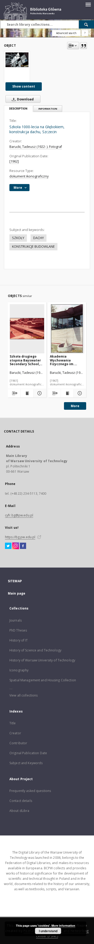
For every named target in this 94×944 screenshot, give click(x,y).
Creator (15, 733)
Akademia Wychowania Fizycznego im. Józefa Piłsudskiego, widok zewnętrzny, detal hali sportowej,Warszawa (67, 360)
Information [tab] (47, 108)
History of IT (18, 640)
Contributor (18, 743)
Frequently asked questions (30, 791)
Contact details (20, 801)
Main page (16, 593)
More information (63, 925)
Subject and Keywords (26, 763)
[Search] (86, 24)
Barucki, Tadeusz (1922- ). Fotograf (35, 146)
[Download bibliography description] (14, 393)
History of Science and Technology (35, 650)
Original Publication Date (28, 753)
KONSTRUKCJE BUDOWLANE (33, 246)
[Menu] (88, 4)
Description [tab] (18, 108)
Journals (15, 620)
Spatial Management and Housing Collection (42, 680)
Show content (23, 86)
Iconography (18, 670)
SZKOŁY (18, 238)
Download (25, 99)
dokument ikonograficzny (29, 176)
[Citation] (83, 45)
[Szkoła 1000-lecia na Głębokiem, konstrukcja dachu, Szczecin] (16, 59)
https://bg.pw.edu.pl (20, 537)
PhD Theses (18, 630)
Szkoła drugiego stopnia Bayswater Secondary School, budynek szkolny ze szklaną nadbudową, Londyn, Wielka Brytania (26, 360)
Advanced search (66, 33)
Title (12, 723)
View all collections (23, 695)
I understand (48, 931)
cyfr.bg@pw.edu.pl (19, 515)
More (75, 406)
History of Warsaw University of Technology (42, 660)
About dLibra (19, 810)
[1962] (14, 161)
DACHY (38, 238)
